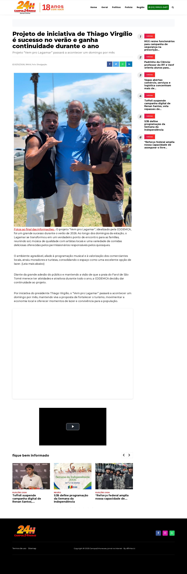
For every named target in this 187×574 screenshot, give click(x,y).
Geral (104, 7)
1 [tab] (53, 507)
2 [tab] (57, 507)
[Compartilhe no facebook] (109, 64)
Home (93, 7)
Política (116, 7)
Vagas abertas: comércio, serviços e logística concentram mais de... (157, 84)
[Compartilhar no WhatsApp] (123, 64)
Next (131, 455)
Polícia (128, 7)
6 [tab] (74, 507)
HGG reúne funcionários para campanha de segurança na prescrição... (159, 45)
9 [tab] (88, 507)
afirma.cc (130, 548)
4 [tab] (66, 507)
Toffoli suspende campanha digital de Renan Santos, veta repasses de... (157, 104)
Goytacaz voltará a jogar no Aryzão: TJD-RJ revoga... (112, 498)
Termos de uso (19, 548)
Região (140, 7)
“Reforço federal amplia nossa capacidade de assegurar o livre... (159, 145)
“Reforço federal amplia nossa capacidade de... (70, 497)
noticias (150, 36)
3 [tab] (61, 507)
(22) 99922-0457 (159, 7)
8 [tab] (83, 507)
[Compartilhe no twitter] (116, 64)
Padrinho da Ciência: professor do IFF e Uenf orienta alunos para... (159, 65)
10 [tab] (92, 507)
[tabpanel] (31, 484)
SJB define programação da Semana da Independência (29, 498)
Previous (126, 455)
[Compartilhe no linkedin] (129, 64)
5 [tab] (70, 507)
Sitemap (32, 548)
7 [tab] (79, 507)
